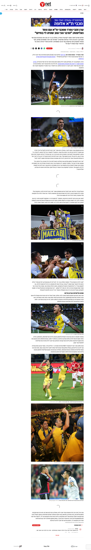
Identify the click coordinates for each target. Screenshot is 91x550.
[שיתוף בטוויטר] (39, 48)
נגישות (8, 5)
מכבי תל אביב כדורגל (64, 51)
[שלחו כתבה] (36, 48)
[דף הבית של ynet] (45, 6)
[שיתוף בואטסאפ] (44, 48)
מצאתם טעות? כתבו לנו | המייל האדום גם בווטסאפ (74, 522)
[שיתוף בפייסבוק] (41, 48)
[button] (69, 5)
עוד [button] (6, 9)
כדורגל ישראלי (72, 51)
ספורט (81, 13)
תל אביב (72, 5)
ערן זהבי (77, 51)
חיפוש (14, 5)
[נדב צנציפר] (82, 49)
